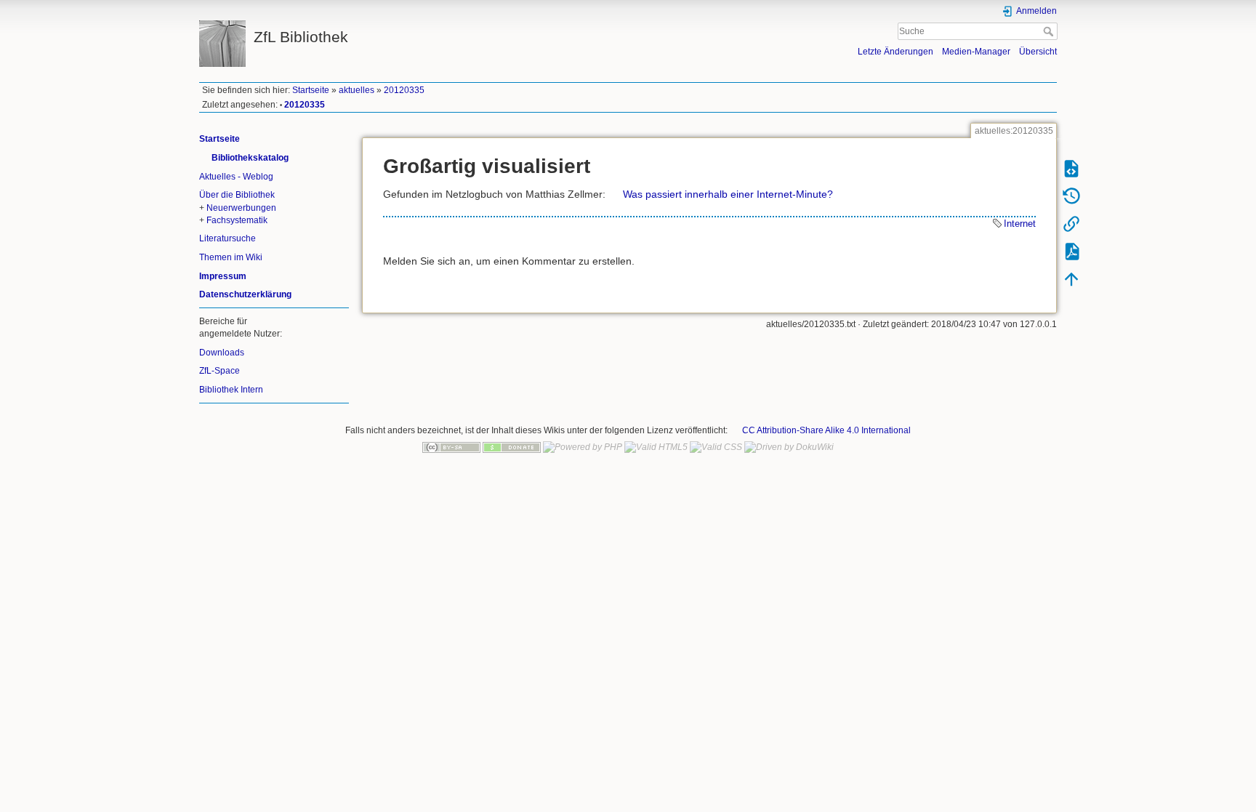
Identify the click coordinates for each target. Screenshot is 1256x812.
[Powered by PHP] (582, 447)
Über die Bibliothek (237, 195)
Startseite (310, 90)
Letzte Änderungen (895, 52)
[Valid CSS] (716, 447)
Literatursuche (227, 238)
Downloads (221, 352)
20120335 (404, 90)
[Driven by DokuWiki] (789, 447)
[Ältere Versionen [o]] (1071, 195)
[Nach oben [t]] (1071, 278)
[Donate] (512, 447)
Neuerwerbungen (241, 208)
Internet (1020, 223)
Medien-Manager (976, 52)
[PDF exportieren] (1071, 251)
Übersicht (1038, 52)
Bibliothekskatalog (250, 158)
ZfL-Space (219, 371)
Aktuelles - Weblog (236, 177)
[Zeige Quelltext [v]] (1071, 168)
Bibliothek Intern (231, 390)
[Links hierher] (1071, 223)
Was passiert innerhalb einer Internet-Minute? (728, 194)
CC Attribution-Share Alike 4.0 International (826, 430)
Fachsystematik (236, 220)
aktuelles (356, 90)
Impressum (222, 276)
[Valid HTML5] (656, 447)
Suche (1050, 31)
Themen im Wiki (230, 257)
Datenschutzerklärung (245, 294)
